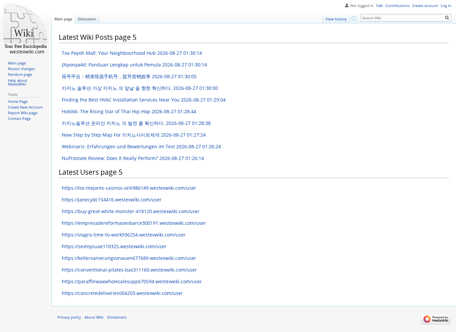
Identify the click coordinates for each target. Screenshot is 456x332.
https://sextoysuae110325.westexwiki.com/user (114, 246)
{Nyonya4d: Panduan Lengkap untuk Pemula (134, 64)
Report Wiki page (22, 113)
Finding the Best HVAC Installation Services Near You (144, 100)
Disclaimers (117, 317)
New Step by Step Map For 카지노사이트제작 (134, 135)
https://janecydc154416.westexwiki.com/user (112, 199)
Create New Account (25, 107)
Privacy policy (69, 317)
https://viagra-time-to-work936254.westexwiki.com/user (124, 234)
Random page (20, 74)
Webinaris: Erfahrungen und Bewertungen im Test (141, 146)
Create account (425, 5)
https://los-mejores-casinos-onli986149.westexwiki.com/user (129, 188)
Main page (63, 18)
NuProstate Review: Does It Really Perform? (133, 158)
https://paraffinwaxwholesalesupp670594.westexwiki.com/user (132, 281)
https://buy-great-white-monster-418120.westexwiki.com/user (131, 211)
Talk (379, 5)
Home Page (18, 101)
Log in (446, 5)
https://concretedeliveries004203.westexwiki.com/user (122, 293)
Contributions (398, 5)
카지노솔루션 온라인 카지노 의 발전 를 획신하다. (136, 123)
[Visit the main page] (25, 26)
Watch (354, 17)
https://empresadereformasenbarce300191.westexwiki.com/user (134, 223)
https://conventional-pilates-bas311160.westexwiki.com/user (129, 270)
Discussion (87, 18)
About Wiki (93, 317)
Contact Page (19, 118)
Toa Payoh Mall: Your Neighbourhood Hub (132, 53)
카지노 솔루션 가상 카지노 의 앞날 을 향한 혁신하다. (140, 88)
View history (336, 18)
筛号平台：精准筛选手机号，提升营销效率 (129, 76)
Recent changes (21, 68)
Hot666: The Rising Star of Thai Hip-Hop (129, 111)
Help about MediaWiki (17, 82)
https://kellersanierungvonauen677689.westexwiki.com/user (129, 258)
